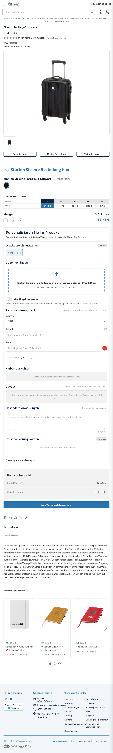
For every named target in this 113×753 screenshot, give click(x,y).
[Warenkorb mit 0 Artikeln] (107, 12)
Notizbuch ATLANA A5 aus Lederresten (53, 648)
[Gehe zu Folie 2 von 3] (55, 663)
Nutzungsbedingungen (61, 741)
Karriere (68, 719)
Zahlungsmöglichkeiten (97, 719)
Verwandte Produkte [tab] (14, 590)
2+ (47, 201)
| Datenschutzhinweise (80, 741)
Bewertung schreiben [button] (57, 38)
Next (105, 627)
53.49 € (75, 206)
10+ (75, 201)
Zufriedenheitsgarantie (75, 723)
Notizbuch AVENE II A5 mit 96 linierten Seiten (19, 648)
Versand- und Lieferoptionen (93, 725)
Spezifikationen (11, 535)
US (38, 713)
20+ (88, 201)
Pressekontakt (92, 699)
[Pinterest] (26, 517)
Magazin (90, 715)
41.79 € (102, 206)
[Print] (15, 517)
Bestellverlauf (71, 731)
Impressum (91, 703)
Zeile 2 (9, 342)
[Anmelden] (100, 12)
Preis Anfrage (20, 154)
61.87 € (61, 206)
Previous (4, 627)
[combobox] (56, 321)
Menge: (8, 214)
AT (53, 713)
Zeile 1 (9, 329)
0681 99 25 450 (44, 709)
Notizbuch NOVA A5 (86, 646)
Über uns (68, 703)
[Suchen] (92, 12)
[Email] (10, 517)
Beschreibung (11, 527)
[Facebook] (5, 517)
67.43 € (47, 206)
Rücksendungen (71, 707)
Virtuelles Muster (93, 154)
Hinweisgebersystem (95, 707)
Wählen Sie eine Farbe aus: (37, 179)
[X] (20, 517)
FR (58, 713)
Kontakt (68, 711)
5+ (61, 201)
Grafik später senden (26, 299)
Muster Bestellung (56, 154)
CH (46, 717)
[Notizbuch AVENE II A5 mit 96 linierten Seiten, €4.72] (19, 616)
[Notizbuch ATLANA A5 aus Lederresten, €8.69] (54, 616)
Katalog (68, 715)
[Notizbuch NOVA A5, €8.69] (90, 616)
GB (41, 717)
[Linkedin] (11, 699)
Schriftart (11, 316)
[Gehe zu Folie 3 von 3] (59, 663)
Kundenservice (71, 699)
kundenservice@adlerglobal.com (52, 705)
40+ (102, 201)
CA (43, 713)
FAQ (88, 711)
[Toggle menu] (4, 4)
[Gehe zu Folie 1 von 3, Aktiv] (50, 663)
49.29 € (89, 206)
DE (48, 713)
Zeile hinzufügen (16, 357)
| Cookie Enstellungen (99, 741)
